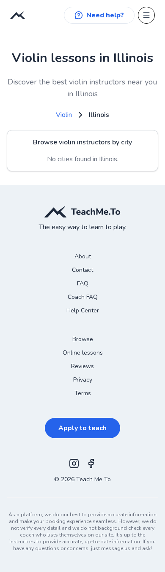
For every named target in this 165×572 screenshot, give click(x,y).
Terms (82, 393)
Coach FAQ (83, 297)
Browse (82, 339)
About (82, 256)
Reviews (82, 366)
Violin (64, 114)
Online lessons (83, 353)
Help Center (82, 310)
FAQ (82, 283)
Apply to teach (82, 428)
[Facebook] (91, 463)
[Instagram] (74, 463)
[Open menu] (146, 15)
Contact (82, 270)
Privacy (82, 380)
